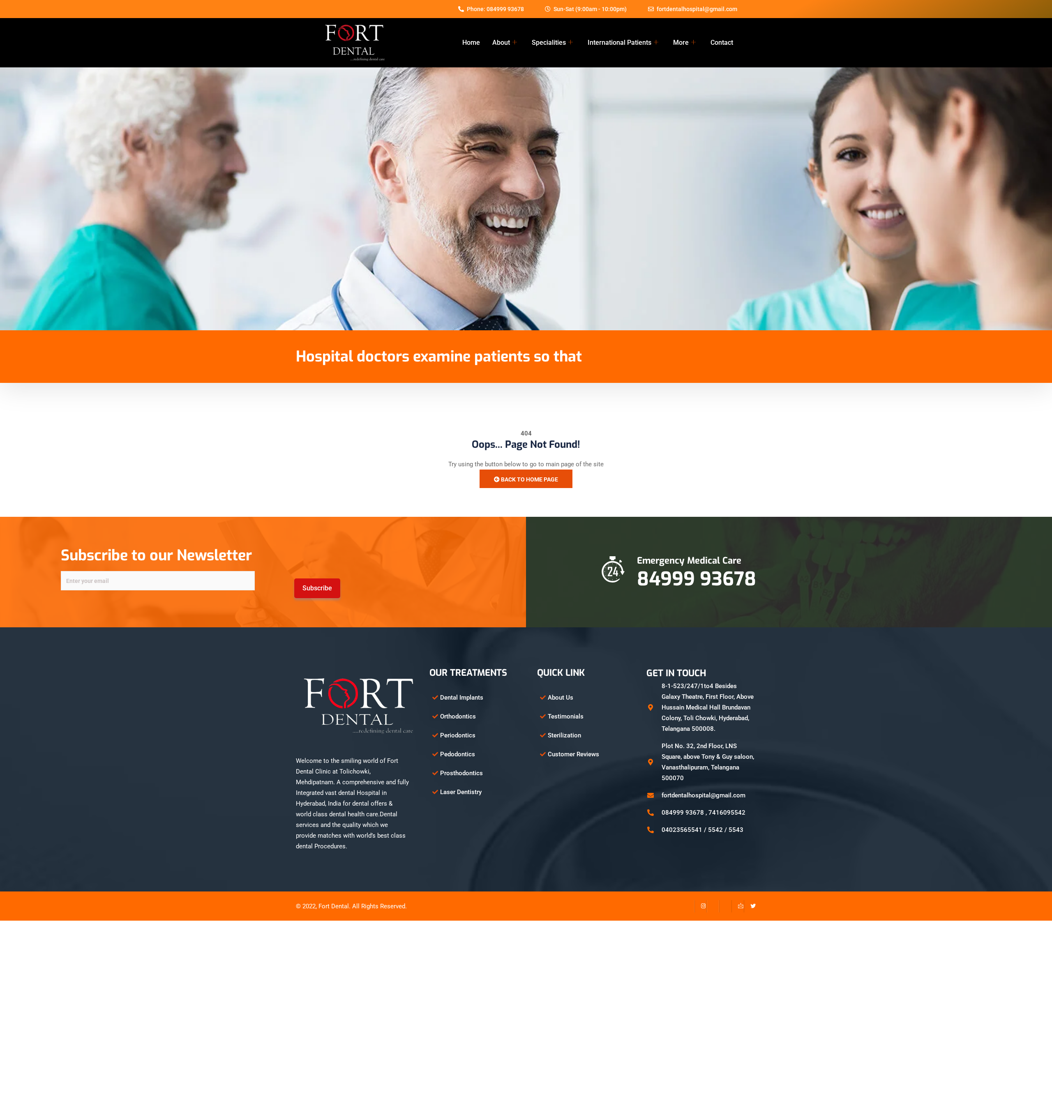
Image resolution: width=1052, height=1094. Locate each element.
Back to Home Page (529, 479)
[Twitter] (750, 906)
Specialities (549, 42)
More (681, 42)
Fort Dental (333, 906)
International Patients (619, 42)
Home (471, 42)
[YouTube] (725, 906)
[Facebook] (688, 906)
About (501, 42)
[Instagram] (700, 906)
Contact (722, 42)
